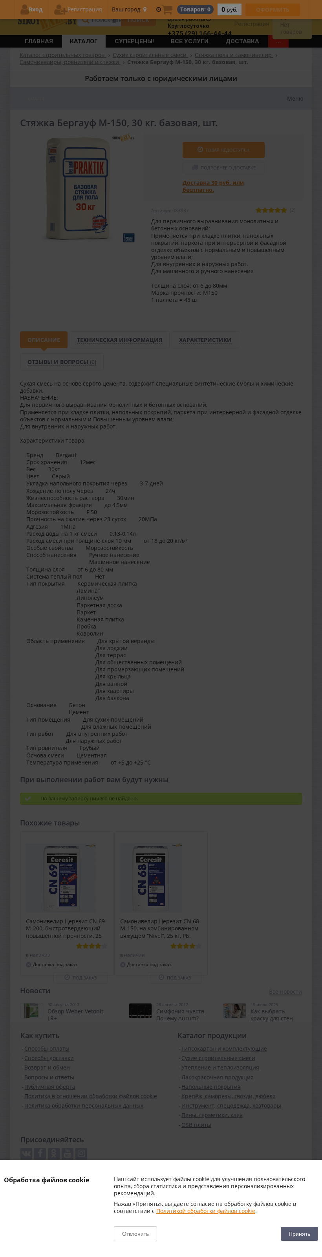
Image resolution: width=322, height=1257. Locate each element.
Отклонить (135, 1234)
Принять (299, 1234)
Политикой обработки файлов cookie (205, 1211)
